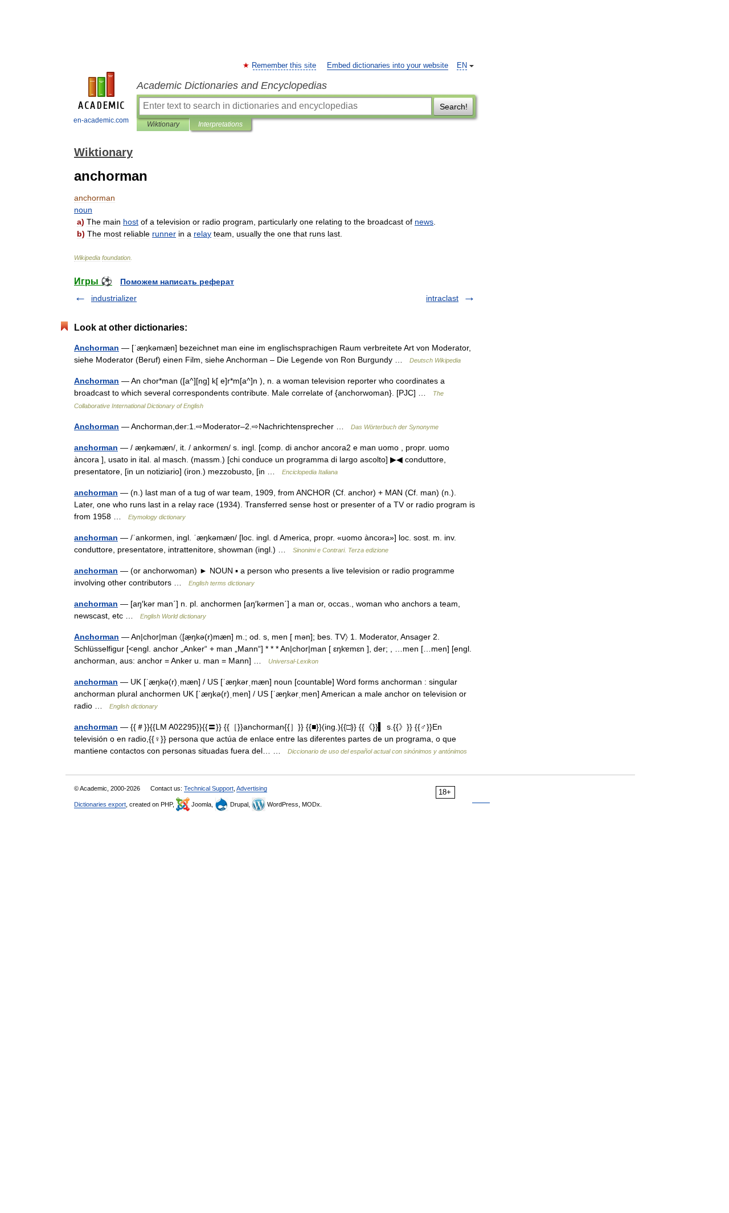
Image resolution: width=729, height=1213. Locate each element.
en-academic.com (101, 120)
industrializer (114, 298)
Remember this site (284, 66)
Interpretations (220, 124)
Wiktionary (163, 124)
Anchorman (96, 347)
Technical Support (209, 788)
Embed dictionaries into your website (387, 66)
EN (462, 66)
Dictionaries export (100, 804)
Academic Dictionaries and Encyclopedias (232, 85)
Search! (454, 106)
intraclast (442, 298)
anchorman (96, 447)
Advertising (251, 788)
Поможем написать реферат (177, 281)
